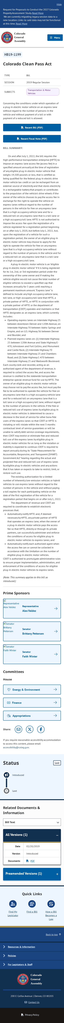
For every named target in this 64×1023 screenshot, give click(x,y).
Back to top (52, 934)
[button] (32, 947)
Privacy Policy (32, 1014)
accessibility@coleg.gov (16, 747)
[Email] (18, 729)
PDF (32, 860)
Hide (59, 4)
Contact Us (33, 1002)
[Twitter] (29, 729)
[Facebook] (41, 729)
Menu (56, 37)
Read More (37, 13)
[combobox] (32, 822)
